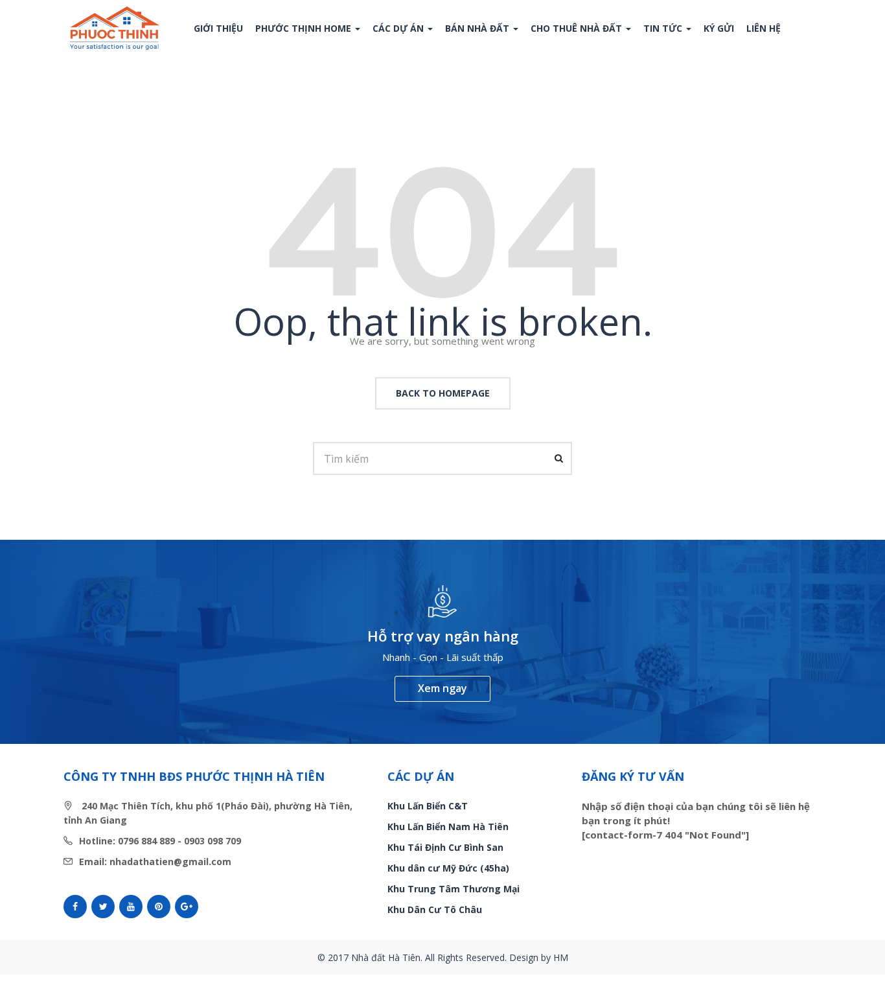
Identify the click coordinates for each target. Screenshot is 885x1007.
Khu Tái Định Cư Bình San (445, 847)
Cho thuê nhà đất (578, 28)
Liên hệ (763, 28)
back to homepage (443, 393)
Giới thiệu (218, 28)
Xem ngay (442, 688)
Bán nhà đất (478, 28)
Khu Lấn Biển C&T (427, 806)
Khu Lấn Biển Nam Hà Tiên (448, 826)
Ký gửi (719, 28)
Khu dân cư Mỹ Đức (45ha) (448, 868)
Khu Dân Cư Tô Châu (434, 909)
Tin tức (664, 28)
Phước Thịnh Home (304, 28)
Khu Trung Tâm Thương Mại (453, 889)
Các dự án (399, 28)
